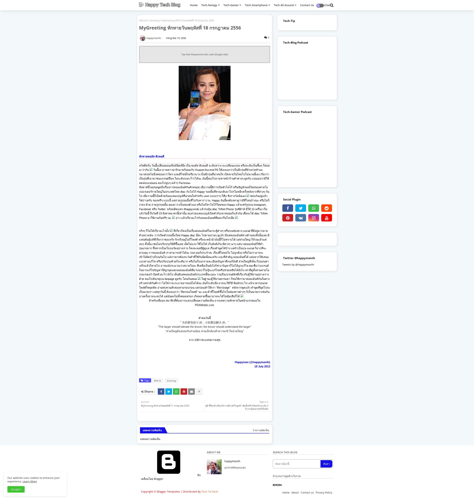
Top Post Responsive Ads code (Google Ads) (204, 54)
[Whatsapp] (176, 391)
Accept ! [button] (16, 489)
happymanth (232, 461)
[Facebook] (161, 391)
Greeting (155, 20)
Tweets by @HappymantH (298, 264)
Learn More (30, 481)
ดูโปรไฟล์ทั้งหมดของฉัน (235, 467)
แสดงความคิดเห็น (150, 439)
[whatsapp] (313, 208)
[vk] (300, 218)
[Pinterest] (184, 391)
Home (286, 492)
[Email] (191, 391)
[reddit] (326, 208)
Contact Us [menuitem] (307, 5)
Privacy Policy (324, 492)
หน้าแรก (143, 20)
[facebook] (287, 208)
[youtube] (326, 218)
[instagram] (313, 218)
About (295, 492)
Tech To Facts (209, 491)
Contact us (307, 492)
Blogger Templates (168, 491)
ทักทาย (157, 380)
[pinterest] (287, 218)
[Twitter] (168, 391)
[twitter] (300, 208)
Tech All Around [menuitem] (284, 5)
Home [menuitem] (194, 5)
